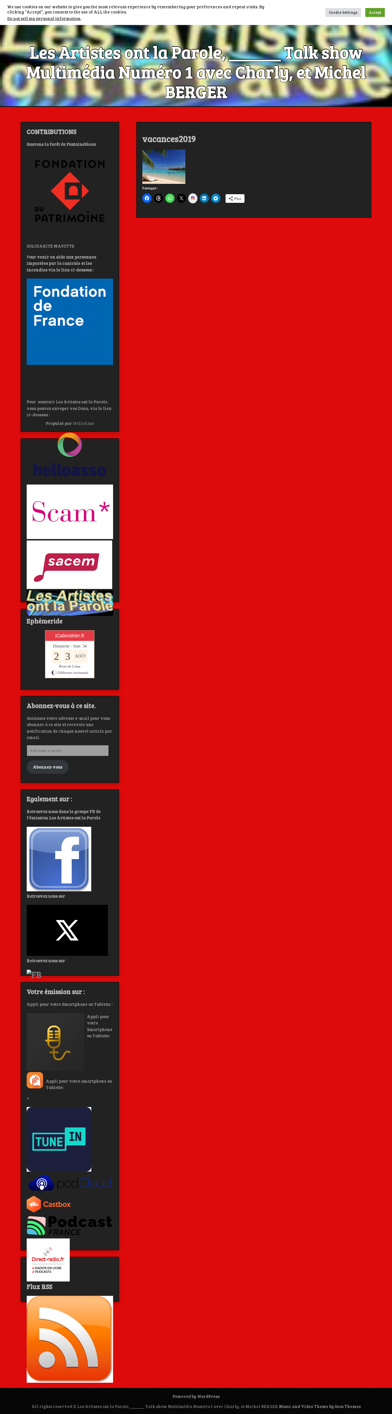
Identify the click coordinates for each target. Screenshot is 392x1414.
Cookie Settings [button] (343, 12)
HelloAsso (83, 423)
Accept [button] (375, 12)
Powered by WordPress (196, 1396)
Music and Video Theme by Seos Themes (320, 1406)
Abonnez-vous (47, 767)
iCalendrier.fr (69, 636)
